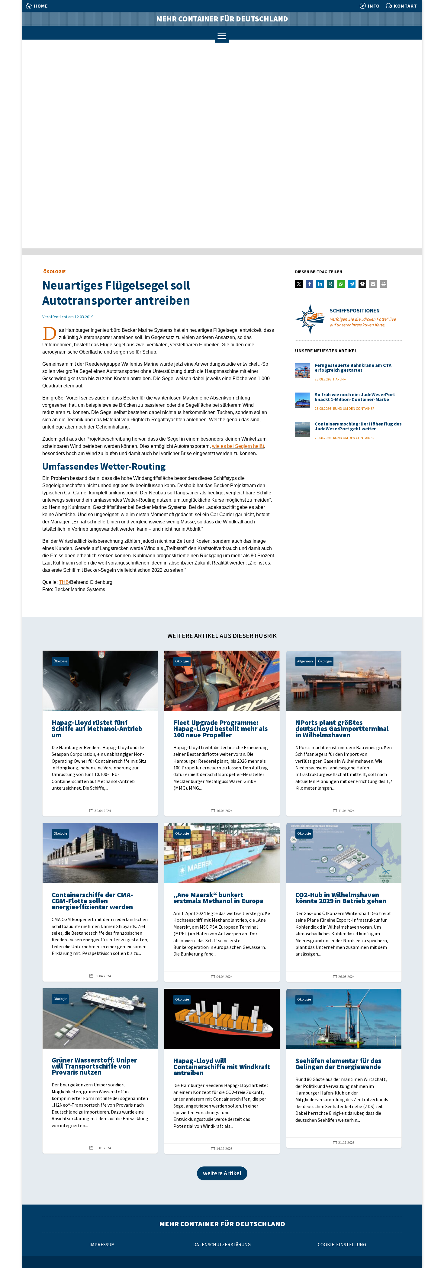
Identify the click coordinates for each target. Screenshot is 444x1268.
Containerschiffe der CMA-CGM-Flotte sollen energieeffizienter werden (100, 902)
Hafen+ (339, 379)
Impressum (102, 1245)
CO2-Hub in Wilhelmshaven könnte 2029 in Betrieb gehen (344, 902)
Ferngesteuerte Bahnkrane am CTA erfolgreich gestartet (353, 368)
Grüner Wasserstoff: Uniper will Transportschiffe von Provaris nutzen (100, 1070)
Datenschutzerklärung (222, 1245)
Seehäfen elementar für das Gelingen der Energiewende (344, 1068)
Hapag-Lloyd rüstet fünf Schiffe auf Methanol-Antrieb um (100, 733)
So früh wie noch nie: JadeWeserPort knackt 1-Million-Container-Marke (355, 397)
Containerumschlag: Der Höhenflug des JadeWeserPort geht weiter (358, 426)
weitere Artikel (222, 1173)
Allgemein (305, 661)
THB (64, 582)
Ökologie (54, 272)
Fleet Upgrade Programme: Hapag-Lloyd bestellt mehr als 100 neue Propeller (222, 733)
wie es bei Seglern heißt (238, 446)
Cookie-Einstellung (342, 1245)
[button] (299, 284)
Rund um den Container (353, 408)
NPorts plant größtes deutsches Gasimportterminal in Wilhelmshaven (344, 733)
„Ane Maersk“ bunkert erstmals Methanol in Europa (222, 902)
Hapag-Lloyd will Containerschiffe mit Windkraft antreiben (222, 1071)
